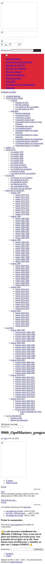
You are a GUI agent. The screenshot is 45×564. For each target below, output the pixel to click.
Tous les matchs (13, 78)
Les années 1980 (17, 154)
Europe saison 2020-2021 (25, 401)
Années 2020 (16, 311)
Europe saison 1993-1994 (25, 347)
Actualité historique (13, 96)
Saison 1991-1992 (22, 244)
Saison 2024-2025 (22, 321)
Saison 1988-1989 (22, 236)
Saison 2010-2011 (22, 289)
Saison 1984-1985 (22, 227)
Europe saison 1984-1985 (25, 336)
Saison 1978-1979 (22, 212)
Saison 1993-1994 (22, 248)
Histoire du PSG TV (15, 65)
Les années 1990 (17, 156)
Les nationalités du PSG (20, 186)
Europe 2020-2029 (18, 399)
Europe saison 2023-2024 (25, 407)
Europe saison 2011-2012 (25, 379)
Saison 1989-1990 (22, 238)
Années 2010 (16, 287)
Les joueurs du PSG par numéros (23, 173)
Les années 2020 (17, 163)
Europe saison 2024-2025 (25, 409)
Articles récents (11, 483)
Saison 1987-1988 (22, 233)
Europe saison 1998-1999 (25, 358)
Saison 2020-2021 (22, 313)
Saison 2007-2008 (22, 281)
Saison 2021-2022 (22, 315)
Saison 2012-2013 (22, 294)
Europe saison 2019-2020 (25, 397)
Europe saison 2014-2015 (25, 386)
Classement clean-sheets (24, 126)
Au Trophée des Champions (21, 169)
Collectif (14, 100)
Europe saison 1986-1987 (25, 339)
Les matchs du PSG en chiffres (27, 107)
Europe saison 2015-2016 (25, 388)
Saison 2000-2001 (22, 266)
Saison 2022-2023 (22, 317)
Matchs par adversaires (19, 420)
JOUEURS (10, 176)
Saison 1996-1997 (22, 255)
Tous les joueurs (13, 71)
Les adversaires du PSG (24, 109)
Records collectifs (22, 105)
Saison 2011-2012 (22, 291)
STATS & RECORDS (14, 98)
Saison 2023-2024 (22, 319)
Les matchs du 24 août (14, 511)
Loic (5, 438)
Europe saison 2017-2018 (25, 392)
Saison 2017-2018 (22, 304)
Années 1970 (16, 193)
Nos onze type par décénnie (21, 188)
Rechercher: (5, 50)
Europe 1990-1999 (18, 343)
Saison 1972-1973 (22, 199)
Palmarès (10, 87)
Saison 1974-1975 (22, 203)
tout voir (27, 507)
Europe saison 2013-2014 (25, 384)
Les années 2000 (17, 158)
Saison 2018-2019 (22, 306)
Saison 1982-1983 (22, 223)
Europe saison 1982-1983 (25, 332)
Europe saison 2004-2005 (25, 369)
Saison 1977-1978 (22, 210)
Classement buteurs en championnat (28, 139)
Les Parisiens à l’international (20, 84)
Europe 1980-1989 (18, 330)
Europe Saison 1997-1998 (25, 356)
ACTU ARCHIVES (13, 416)
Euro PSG (10, 81)
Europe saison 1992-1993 (25, 345)
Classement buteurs (22, 115)
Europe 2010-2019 (18, 375)
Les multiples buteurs (23, 128)
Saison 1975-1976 (22, 206)
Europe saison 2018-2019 (25, 394)
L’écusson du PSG (18, 171)
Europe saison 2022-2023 (25, 405)
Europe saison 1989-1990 (25, 341)
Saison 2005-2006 (22, 276)
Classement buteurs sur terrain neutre (29, 143)
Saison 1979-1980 (22, 214)
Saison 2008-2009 (22, 283)
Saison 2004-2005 (22, 274)
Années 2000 (16, 264)
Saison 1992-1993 (22, 246)
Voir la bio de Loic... (9, 500)
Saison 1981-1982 (22, 221)
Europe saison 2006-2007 (25, 371)
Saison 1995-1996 (22, 253)
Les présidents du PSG (19, 182)
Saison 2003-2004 (22, 272)
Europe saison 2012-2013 (25, 382)
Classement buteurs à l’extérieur (27, 145)
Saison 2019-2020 (22, 309)
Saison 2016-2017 (22, 302)
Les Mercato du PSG (19, 184)
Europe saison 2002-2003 (25, 367)
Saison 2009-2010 (22, 285)
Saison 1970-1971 (22, 195)
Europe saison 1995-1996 (25, 351)
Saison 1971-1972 (22, 197)
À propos (9, 481)
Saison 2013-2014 (22, 296)
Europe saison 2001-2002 (25, 364)
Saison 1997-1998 (22, 257)
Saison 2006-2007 (22, 279)
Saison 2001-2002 (22, 268)
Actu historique (13, 58)
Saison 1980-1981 (22, 218)
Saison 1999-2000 (22, 261)
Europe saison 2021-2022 (25, 403)
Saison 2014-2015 (22, 298)
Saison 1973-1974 (22, 201)
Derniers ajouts (16, 418)
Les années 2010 (17, 161)
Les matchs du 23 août (14, 515)
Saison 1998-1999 (22, 259)
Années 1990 (16, 240)
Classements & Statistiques (19, 61)
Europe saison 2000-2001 (25, 362)
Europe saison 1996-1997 (25, 354)
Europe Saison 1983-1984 (25, 334)
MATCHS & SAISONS (15, 191)
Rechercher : (6, 549)
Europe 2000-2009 (18, 360)
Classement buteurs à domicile (26, 141)
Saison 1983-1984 (22, 225)
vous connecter (16, 525)
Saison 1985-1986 (22, 229)
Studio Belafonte (16, 562)
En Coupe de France (18, 165)
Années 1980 (16, 216)
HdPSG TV (10, 148)
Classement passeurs (23, 118)
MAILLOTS (11, 150)
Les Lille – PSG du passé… (16, 513)
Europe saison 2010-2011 (25, 377)
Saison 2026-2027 (22, 326)
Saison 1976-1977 (22, 208)
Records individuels (22, 113)
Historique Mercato (15, 74)
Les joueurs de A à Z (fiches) (21, 178)
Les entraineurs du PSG (20, 180)
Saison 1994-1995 (22, 251)
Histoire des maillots (16, 68)
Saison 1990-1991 (22, 242)
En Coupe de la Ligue (19, 167)
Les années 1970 (17, 152)
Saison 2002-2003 (22, 270)
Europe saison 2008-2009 (25, 373)
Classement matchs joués (24, 120)
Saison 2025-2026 (22, 324)
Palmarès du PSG (22, 103)
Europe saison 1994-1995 (25, 349)
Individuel (14, 111)
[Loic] (3, 487)
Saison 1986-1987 (22, 231)
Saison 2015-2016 (22, 300)
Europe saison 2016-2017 (25, 390)
